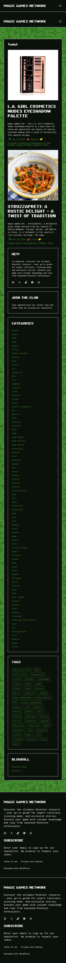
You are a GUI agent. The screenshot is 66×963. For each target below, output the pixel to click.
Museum (15, 532)
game (38, 684)
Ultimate (31, 739)
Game (14, 433)
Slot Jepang (18, 597)
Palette (28, 145)
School (15, 574)
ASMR (14, 338)
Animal (15, 330)
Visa (14, 635)
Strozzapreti (29, 243)
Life (14, 521)
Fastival (16, 422)
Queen (14, 551)
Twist (45, 145)
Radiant (45, 721)
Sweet (29, 734)
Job (13, 498)
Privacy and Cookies (31, 861)
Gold (14, 456)
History (16, 483)
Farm (14, 418)
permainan (31, 721)
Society (16, 601)
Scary (14, 570)
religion (16, 555)
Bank (14, 342)
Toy (13, 627)
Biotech (16, 357)
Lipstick (37, 707)
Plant (14, 544)
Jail (14, 494)
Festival (16, 426)
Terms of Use (10, 861)
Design (15, 399)
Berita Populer (20, 353)
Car (13, 368)
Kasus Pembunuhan (22, 697)
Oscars (15, 540)
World (16, 744)
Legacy (16, 707)
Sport (14, 608)
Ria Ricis (34, 725)
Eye (13, 410)
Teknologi (17, 616)
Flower (16, 684)
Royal (14, 567)
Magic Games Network (25, 6)
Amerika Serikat (21, 670)
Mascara (17, 711)
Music (40, 711)
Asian (14, 334)
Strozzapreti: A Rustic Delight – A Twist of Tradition (32, 211)
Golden (16, 688)
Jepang (43, 693)
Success (17, 734)
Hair (14, 467)
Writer (15, 646)
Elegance (24, 143)
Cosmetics (13, 143)
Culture (16, 395)
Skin (14, 593)
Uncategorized (19, 631)
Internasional (19, 490)
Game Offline (18, 441)
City (14, 380)
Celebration (38, 674)
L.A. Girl (46, 143)
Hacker (15, 464)
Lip (26, 707)
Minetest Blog (19, 767)
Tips (14, 624)
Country (16, 388)
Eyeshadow (36, 143)
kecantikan (17, 509)
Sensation (18, 730)
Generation (17, 448)
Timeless (37, 145)
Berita (15, 349)
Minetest (16, 771)
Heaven (15, 475)
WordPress (25, 868)
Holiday (16, 487)
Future (28, 684)
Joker (14, 502)
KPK (15, 702)
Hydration (30, 693)
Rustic (19, 243)
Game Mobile (18, 437)
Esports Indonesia (21, 406)
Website (16, 639)
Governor (16, 460)
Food (34, 239)
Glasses (16, 452)
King (14, 513)
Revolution (19, 725)
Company (16, 384)
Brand (14, 365)
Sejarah (16, 586)
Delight (11, 243)
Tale (38, 734)
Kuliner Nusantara (31, 702)
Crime (14, 391)
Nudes (20, 145)
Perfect (17, 721)
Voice (43, 739)
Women (14, 643)
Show (14, 589)
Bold (37, 670)
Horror (16, 693)
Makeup (15, 525)
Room (14, 563)
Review (15, 559)
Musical (17, 716)
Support (16, 612)
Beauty (34, 139)
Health (15, 471)
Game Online (18, 445)
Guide (27, 688)
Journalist (17, 505)
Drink (14, 403)
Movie (14, 528)
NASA (14, 536)
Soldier (16, 605)
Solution (41, 730)
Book (14, 361)
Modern (12, 145)
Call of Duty (20, 674)
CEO (13, 376)
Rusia (47, 725)
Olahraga (30, 716)
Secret (15, 582)
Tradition (42, 243)
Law (13, 517)
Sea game (16, 578)
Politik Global (20, 547)
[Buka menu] (60, 6)
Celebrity (17, 372)
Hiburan (16, 479)
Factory (16, 414)
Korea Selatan (43, 697)
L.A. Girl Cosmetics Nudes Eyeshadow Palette (32, 111)
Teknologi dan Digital (23, 620)
